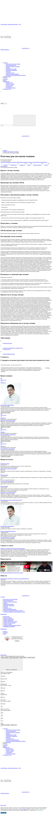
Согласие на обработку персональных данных (14, 611)
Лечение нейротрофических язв (8, 531)
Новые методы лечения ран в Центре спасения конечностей (15, 578)
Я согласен (3, 812)
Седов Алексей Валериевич (7, 481)
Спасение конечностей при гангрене (12, 625)
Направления (4, 614)
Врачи (4, 80)
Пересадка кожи (4, 475)
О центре (5, 62)
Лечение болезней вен (8, 619)
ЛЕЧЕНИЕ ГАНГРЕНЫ (9, 626)
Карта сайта (3, 654)
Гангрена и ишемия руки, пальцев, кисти (13, 348)
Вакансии (8, 71)
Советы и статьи (32, 162)
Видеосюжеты (9, 82)
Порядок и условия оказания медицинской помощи (13, 548)
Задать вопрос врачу (14, 657)
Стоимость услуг (10, 72)
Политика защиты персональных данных (16, 75)
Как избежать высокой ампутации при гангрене (12, 572)
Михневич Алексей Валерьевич (8, 420)
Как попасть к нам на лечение (13, 64)
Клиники (5, 79)
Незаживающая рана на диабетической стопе (11, 500)
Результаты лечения (10, 87)
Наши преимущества (11, 65)
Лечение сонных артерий (9, 622)
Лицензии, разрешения (11, 70)
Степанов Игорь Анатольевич (8, 448)
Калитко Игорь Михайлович (7, 405)
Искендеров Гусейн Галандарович (9, 468)
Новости (8, 67)
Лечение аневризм (7, 617)
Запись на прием (4, 657)
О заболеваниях (7, 76)
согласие (24, 809)
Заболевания (8, 162)
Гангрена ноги (6, 349)
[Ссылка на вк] (11, 60)
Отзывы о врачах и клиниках (13, 66)
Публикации (9, 86)
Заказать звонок (31, 657)
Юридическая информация (12, 74)
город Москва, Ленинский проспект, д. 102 (11, 24)
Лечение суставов (7, 624)
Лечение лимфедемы (8, 620)
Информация (6, 81)
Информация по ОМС (11, 69)
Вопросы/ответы (24, 162)
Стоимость (13, 162)
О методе (3, 162)
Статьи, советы (9, 85)
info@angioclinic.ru (5, 49)
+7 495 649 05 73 (25, 48)
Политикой (40, 810)
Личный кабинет (23, 657)
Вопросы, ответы (10, 84)
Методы (5, 631)
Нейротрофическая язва (8, 354)
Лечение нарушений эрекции (10, 621)
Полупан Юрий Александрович (8, 434)
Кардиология (6, 616)
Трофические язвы (5, 463)
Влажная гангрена (7, 343)
